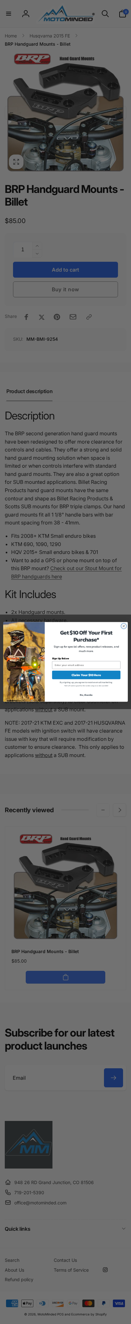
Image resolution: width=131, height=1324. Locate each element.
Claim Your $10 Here (86, 675)
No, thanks (86, 695)
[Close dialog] (124, 626)
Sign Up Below (60, 658)
